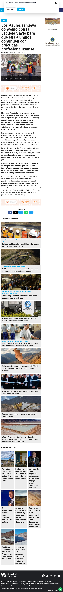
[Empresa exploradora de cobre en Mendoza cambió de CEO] (21, 404)
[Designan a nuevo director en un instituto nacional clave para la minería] (21, 459)
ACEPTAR (20, 9)
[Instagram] (51, 575)
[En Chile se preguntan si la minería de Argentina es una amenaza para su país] (7, 537)
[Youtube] (59, 575)
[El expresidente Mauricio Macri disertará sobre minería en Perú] (7, 498)
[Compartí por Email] (20, 212)
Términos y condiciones (16, 588)
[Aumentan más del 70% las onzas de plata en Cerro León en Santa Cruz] (7, 459)
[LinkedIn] (55, 575)
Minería (4, 20)
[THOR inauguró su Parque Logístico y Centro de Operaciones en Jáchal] (21, 381)
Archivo (37, 588)
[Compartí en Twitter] (15, 212)
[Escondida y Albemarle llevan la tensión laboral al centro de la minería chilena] (21, 282)
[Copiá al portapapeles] (31, 212)
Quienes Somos (5, 588)
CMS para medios (53, 590)
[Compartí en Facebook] (10, 212)
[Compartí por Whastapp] (26, 212)
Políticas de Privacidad (28, 588)
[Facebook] (43, 575)
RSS (40, 588)
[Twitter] (47, 575)
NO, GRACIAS (10, 9)
